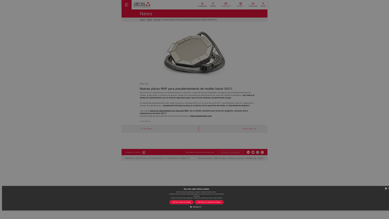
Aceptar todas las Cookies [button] (181, 202)
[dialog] (194, 109)
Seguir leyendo (217, 198)
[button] (196, 207)
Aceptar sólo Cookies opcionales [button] (209, 202)
